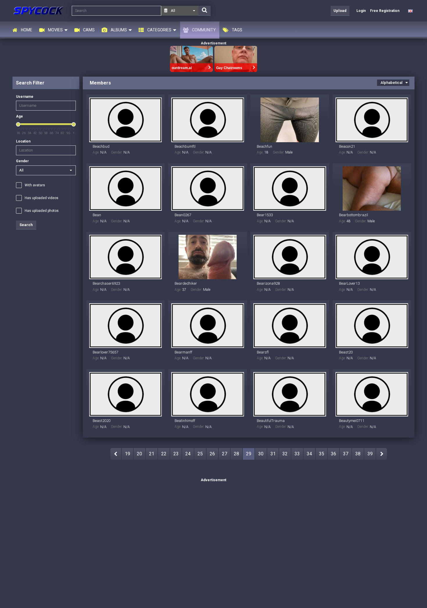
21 (151, 454)
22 (163, 454)
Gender (22, 161)
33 (297, 454)
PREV (115, 454)
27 (224, 454)
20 (139, 454)
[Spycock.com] (40, 10)
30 (260, 454)
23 (176, 454)
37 (345, 454)
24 (188, 454)
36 (333, 454)
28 (236, 454)
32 (285, 454)
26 (212, 454)
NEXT (381, 454)
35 (321, 454)
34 (309, 454)
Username (24, 97)
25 (200, 454)
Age (19, 116)
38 (357, 454)
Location (23, 141)
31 (273, 454)
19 (127, 454)
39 (370, 454)
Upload (340, 10)
